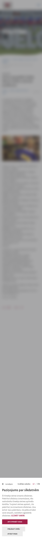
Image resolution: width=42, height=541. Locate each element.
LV (34, 484)
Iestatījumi (9, 484)
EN (38, 484)
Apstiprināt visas (15, 522)
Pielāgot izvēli (14, 529)
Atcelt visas (12, 534)
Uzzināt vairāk (18, 515)
